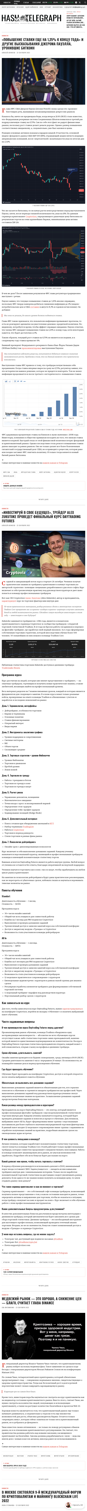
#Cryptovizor (74, 472)
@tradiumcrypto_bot (28, 1242)
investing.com (67, 430)
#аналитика (58, 7)
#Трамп (48, 7)
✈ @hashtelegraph (79, 7)
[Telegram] (76, 2)
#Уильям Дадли (8, 476)
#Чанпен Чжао (32, 1456)
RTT (52, 823)
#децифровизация (72, 7)
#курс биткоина (8, 7)
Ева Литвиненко (8, 1307)
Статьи (26, 2)
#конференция (8, 1456)
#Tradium (6, 1262)
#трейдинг (76, 1262)
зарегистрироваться (73, 1009)
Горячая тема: (74, 12)
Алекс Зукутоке (33, 598)
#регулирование (73, 1456)
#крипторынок (59, 1456)
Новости (7, 2)
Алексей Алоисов (8, 52)
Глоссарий (36, 2)
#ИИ (41, 7)
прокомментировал (31, 348)
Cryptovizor (31, 216)
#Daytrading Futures (46, 1262)
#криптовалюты (30, 1262)
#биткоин (20, 1456)
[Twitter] (80, 2)
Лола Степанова (8, 1505)
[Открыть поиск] (85, 2)
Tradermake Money (11, 668)
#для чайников (31, 7)
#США (15, 472)
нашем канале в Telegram (55, 463)
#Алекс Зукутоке (63, 1262)
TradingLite (28, 827)
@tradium (58, 1239)
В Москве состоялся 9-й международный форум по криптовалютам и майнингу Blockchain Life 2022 (41, 1496)
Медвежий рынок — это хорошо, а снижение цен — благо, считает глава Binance (41, 1300)
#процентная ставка (28, 472)
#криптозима (45, 1456)
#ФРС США (6, 472)
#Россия (20, 7)
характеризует (9, 601)
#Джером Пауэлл (59, 472)
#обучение (16, 1262)
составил (34, 307)
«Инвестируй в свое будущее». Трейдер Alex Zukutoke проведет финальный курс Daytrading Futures (41, 516)
